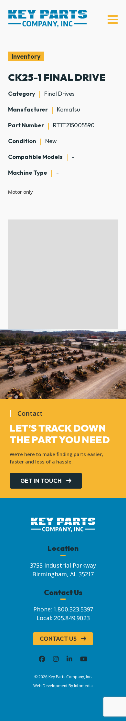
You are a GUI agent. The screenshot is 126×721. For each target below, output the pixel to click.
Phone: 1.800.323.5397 (63, 609)
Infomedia (83, 685)
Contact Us (58, 638)
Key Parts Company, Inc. (70, 676)
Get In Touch (41, 480)
